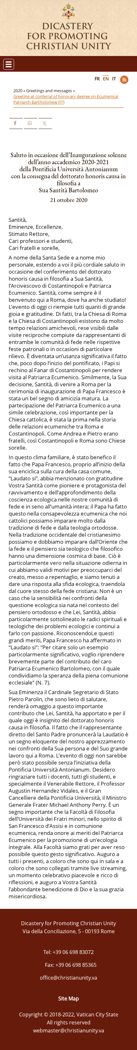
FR (97, 79)
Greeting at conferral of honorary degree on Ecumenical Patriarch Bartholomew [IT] (65, 99)
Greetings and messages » (51, 90)
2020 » (19, 90)
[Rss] (124, 80)
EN (106, 79)
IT (114, 79)
